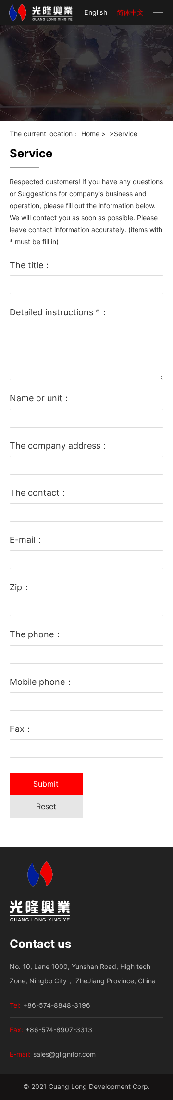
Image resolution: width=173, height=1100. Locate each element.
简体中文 (130, 12)
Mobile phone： (42, 682)
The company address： (59, 446)
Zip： (20, 587)
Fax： (21, 729)
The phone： (36, 634)
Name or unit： (40, 398)
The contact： (39, 493)
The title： (31, 265)
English (96, 12)
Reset (46, 806)
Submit (46, 784)
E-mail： (27, 540)
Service (125, 134)
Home (90, 134)
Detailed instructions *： (59, 312)
